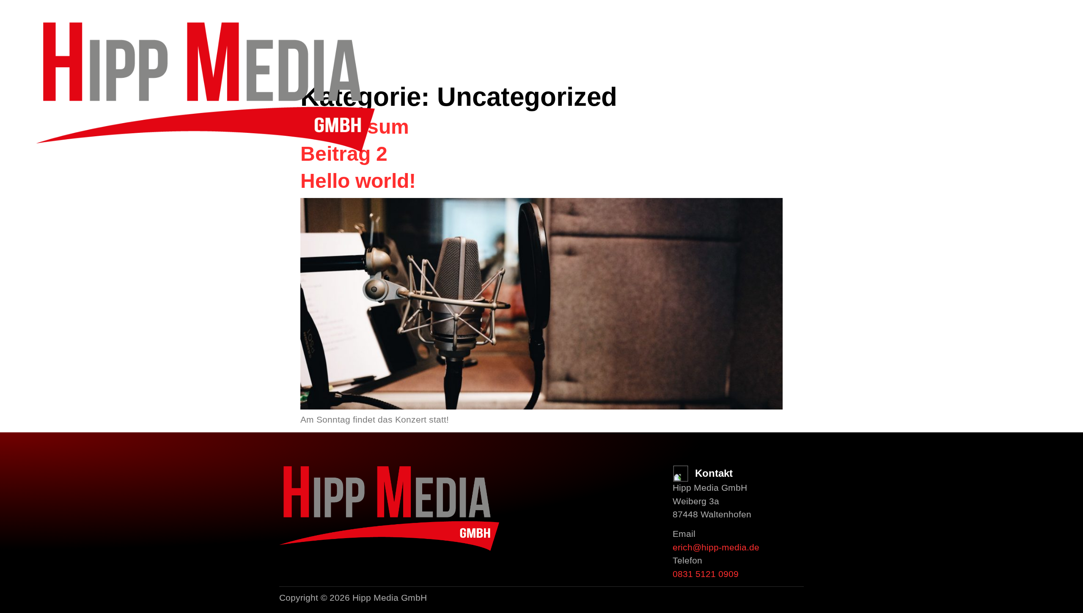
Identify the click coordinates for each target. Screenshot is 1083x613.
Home (32, 162)
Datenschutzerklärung (71, 228)
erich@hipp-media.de (716, 547)
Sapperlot (43, 178)
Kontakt (39, 195)
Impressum (43, 211)
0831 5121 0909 (706, 574)
